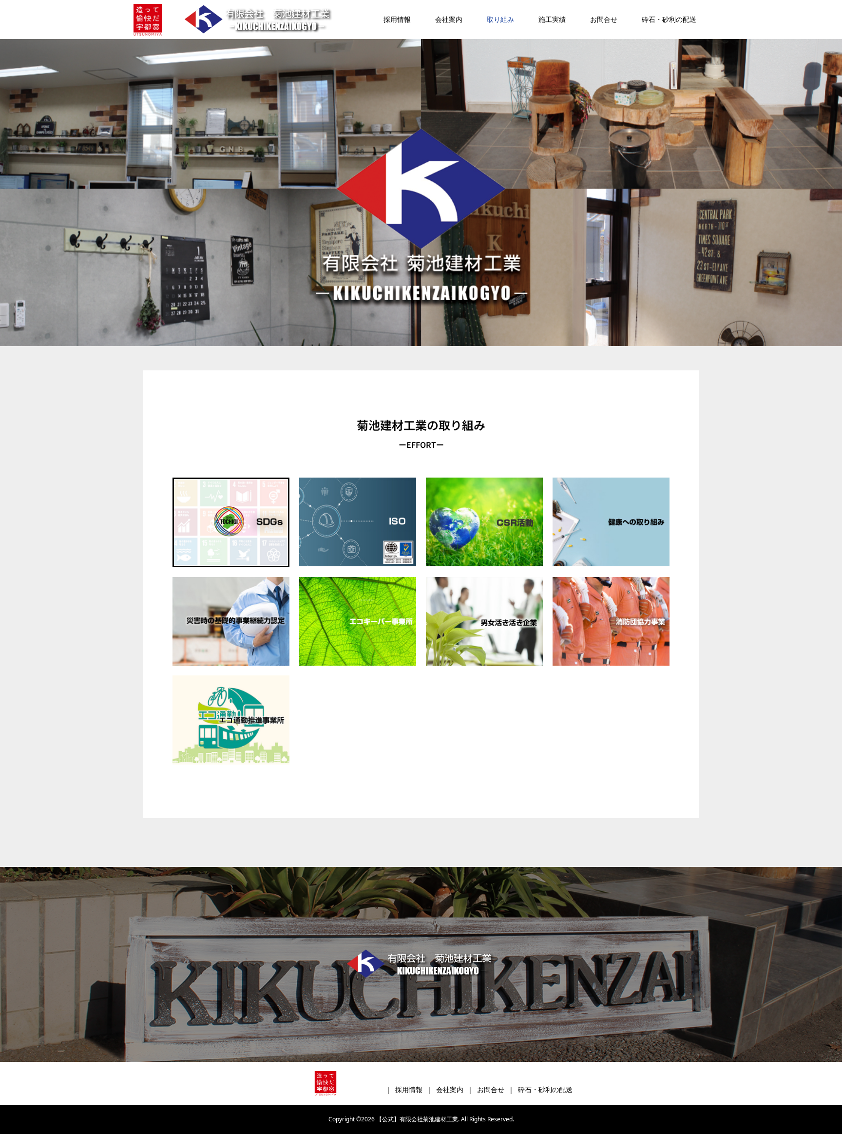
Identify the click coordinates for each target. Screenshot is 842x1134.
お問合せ (603, 19)
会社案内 (448, 19)
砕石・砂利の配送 (669, 19)
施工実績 (552, 19)
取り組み (500, 19)
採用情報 (397, 19)
